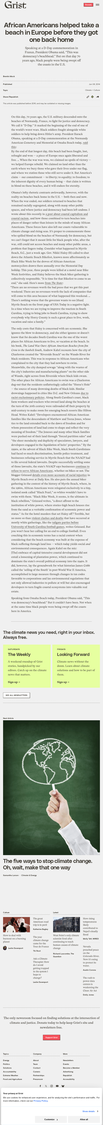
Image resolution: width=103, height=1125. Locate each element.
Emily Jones (88, 995)
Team (35, 1064)
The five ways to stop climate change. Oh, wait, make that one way (47, 863)
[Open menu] (97, 4)
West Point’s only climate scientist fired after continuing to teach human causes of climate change (66, 942)
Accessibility (69, 1079)
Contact (36, 1068)
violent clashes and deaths (47, 518)
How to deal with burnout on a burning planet (14, 938)
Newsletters (68, 1060)
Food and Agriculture (12, 1079)
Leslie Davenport (15, 948)
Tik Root (37, 951)
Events (66, 1064)
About (36, 1060)
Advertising (68, 1071)
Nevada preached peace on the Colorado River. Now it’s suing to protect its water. (91, 956)
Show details (88, 1111)
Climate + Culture (92, 90)
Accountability (9, 1071)
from (53, 283)
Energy (6, 1060)
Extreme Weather (10, 1075)
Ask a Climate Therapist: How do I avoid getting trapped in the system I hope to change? (41, 968)
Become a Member (71, 1068)
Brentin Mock (9, 76)
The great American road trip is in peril (41, 921)
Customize (49, 1119)
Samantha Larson (11, 875)
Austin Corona (89, 970)
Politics (6, 1064)
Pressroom (38, 1079)
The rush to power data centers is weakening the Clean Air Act (90, 984)
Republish (67, 1075)
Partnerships (38, 1075)
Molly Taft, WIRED (91, 939)
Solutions (7, 1068)
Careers (36, 1071)
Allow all (84, 1119)
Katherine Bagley (40, 929)
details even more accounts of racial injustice (59, 475)
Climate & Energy (29, 875)
